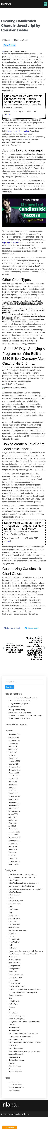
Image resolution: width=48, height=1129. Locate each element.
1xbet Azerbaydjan (15, 892)
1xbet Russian (14, 895)
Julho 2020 (13, 846)
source (7, 114)
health (11, 945)
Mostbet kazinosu (15, 983)
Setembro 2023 (14, 740)
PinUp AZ (12, 1007)
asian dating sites (15, 904)
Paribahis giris (14, 1001)
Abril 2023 (12, 755)
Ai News (11, 898)
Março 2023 (13, 758)
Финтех (11, 1063)
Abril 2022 (12, 790)
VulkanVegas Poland (16, 1048)
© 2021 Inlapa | (7, 1114)
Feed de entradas (15, 1085)
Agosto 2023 (13, 743)
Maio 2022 (12, 788)
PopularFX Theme (21, 1114)
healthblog (12, 948)
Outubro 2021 (14, 808)
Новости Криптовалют (17, 1060)
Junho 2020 (13, 849)
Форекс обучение (15, 1069)
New (10, 998)
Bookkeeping (13, 915)
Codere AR (13, 921)
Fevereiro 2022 (14, 796)
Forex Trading (9, 45)
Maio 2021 (12, 823)
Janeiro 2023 (13, 764)
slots (10, 1010)
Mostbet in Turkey (15, 977)
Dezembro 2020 (14, 838)
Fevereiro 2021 (14, 832)
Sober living (13, 1013)
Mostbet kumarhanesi (16, 986)
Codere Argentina (15, 924)
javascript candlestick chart (18, 131)
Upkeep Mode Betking (17, 710)
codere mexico (14, 927)
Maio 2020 (12, 852)
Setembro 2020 (14, 841)
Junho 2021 (13, 820)
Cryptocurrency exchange (18, 930)
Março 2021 (13, 829)
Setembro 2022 (14, 776)
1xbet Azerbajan (14, 880)
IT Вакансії (13, 957)
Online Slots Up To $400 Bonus (20, 713)
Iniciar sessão (14, 1082)
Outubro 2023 (14, 737)
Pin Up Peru (13, 1004)
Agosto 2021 (13, 814)
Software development (17, 1016)
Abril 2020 (12, 855)
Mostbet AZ (13, 971)
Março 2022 (13, 793)
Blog (10, 912)
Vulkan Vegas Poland (16, 1039)
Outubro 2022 (14, 773)
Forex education (15, 939)
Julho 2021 (13, 817)
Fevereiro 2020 (14, 861)
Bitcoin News (13, 910)
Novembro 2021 (14, 805)
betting (11, 907)
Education (12, 933)
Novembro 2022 (14, 770)
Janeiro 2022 (13, 799)
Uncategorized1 (14, 1030)
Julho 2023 (13, 746)
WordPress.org (14, 1091)
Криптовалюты (14, 1057)
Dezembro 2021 (14, 802)
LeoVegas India (14, 966)
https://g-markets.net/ (10, 243)
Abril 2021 (12, 826)
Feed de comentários (16, 1088)
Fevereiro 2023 (14, 761)
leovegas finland (15, 963)
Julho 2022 (13, 782)
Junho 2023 (13, 749)
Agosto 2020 (13, 844)
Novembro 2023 (14, 734)
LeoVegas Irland (15, 969)
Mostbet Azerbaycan (16, 974)
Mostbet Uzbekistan (16, 995)
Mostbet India (14, 980)
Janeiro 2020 (13, 864)
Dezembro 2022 (14, 767)
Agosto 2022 (13, 779)
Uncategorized (14, 1028)
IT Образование (15, 960)
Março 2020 (13, 858)
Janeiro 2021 (13, 835)
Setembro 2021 (14, 811)
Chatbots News (14, 918)
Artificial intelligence (16, 901)
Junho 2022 (13, 785)
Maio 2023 (12, 752)
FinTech (11, 936)
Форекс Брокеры (15, 1066)
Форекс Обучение (15, 1072)
